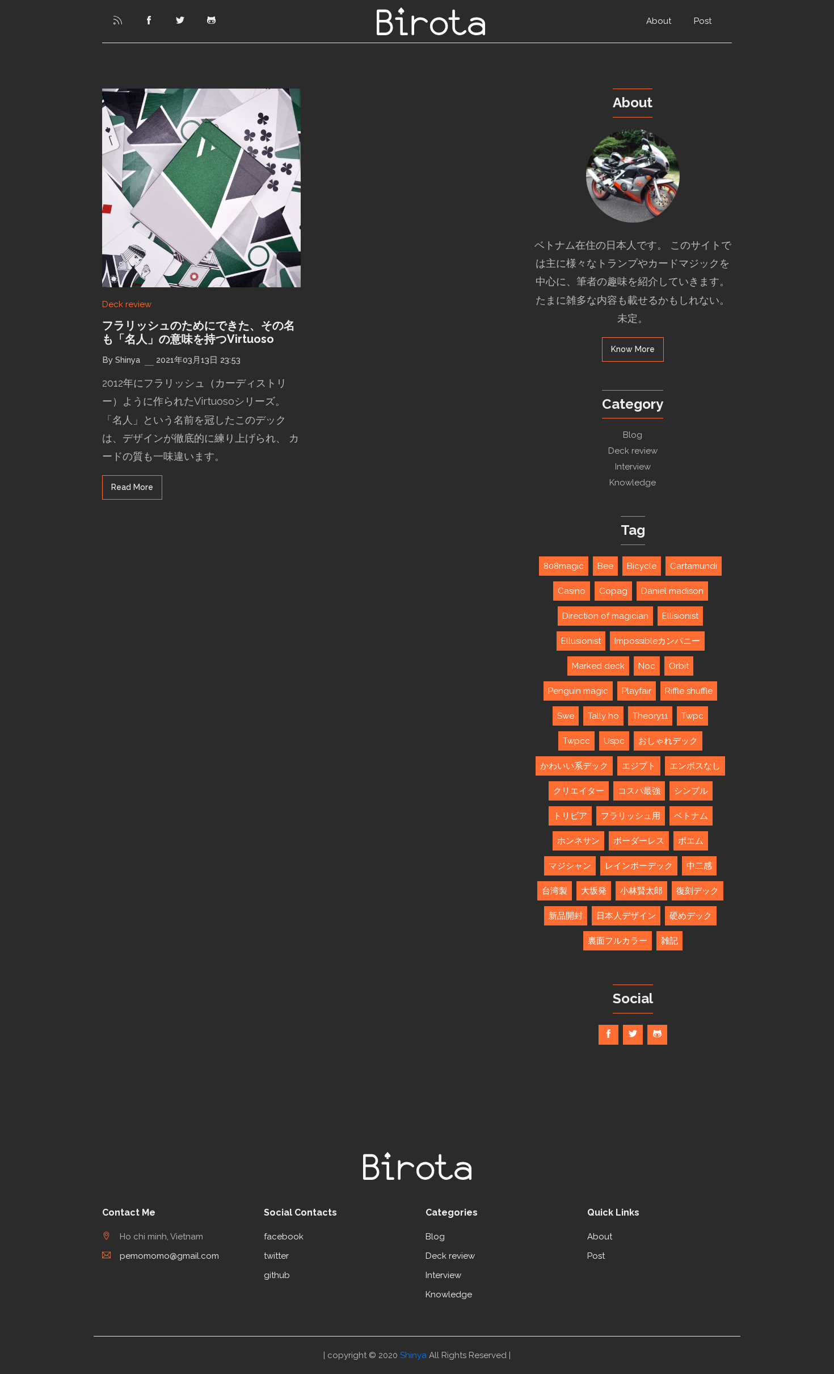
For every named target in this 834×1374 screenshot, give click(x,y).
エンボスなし (695, 766)
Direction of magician (605, 616)
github (277, 1275)
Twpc (692, 716)
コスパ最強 (639, 791)
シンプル (691, 791)
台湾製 (554, 891)
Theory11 (650, 716)
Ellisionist (680, 616)
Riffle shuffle (689, 691)
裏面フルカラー (617, 941)
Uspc (614, 741)
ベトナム (691, 816)
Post (702, 21)
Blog (632, 435)
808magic (564, 566)
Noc (646, 666)
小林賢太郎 (641, 891)
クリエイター (578, 791)
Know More (633, 349)
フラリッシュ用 (630, 816)
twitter (276, 1256)
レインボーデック (639, 866)
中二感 (699, 866)
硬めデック (690, 916)
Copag (613, 591)
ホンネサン (578, 841)
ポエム (691, 841)
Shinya (413, 1355)
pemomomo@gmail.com (169, 1256)
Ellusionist (581, 641)
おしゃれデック (668, 741)
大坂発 (593, 891)
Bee (605, 566)
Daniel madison (672, 591)
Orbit (679, 666)
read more (132, 487)
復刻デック (697, 891)
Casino (572, 591)
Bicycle (641, 566)
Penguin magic (578, 691)
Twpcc (576, 741)
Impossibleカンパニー (657, 641)
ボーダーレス (638, 841)
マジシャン (570, 866)
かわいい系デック (574, 766)
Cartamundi (693, 566)
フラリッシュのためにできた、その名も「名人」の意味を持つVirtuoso (198, 332)
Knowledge (632, 482)
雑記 (669, 941)
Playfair (636, 691)
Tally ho (603, 716)
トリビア (570, 816)
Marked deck (598, 666)
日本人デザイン (626, 916)
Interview (633, 467)
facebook (284, 1236)
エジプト (639, 766)
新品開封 (566, 916)
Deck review (126, 304)
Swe (565, 716)
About (658, 21)
